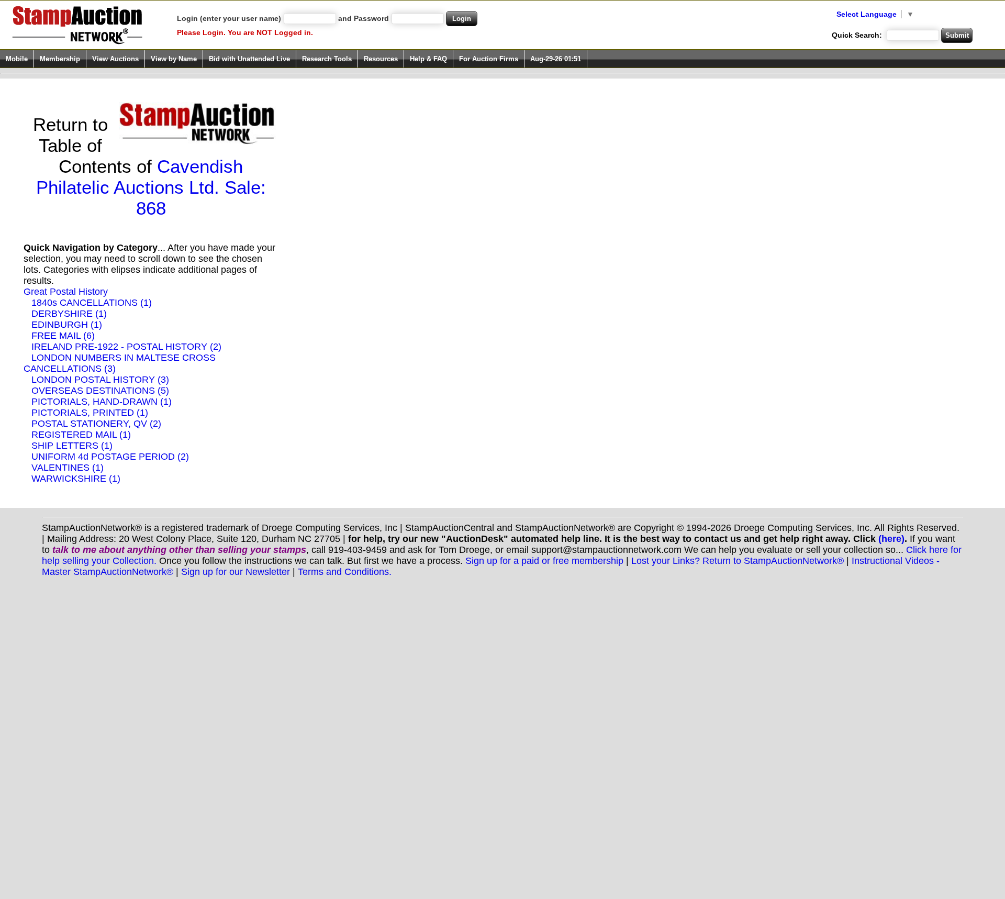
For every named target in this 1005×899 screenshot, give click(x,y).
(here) (891, 539)
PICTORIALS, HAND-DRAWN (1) (101, 401)
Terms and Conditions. (345, 572)
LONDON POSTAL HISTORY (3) (100, 379)
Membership (60, 59)
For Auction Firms (488, 59)
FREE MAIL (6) (63, 335)
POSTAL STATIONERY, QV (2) (96, 423)
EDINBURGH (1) (66, 324)
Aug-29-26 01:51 (555, 59)
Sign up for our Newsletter (235, 572)
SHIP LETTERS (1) (72, 445)
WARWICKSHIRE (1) (75, 478)
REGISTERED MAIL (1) (81, 434)
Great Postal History (66, 291)
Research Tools (327, 59)
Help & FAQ (428, 59)
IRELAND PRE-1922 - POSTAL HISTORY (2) (126, 346)
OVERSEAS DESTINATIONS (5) (100, 390)
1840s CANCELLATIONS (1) (91, 302)
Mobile (17, 59)
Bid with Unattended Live (249, 59)
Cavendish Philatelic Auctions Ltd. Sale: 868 (151, 187)
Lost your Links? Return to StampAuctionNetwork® (737, 561)
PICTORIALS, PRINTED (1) (89, 412)
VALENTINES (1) (67, 467)
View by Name (174, 59)
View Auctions (115, 59)
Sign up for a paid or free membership (544, 561)
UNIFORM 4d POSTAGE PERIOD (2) (110, 456)
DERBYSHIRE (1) (69, 313)
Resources (381, 59)
